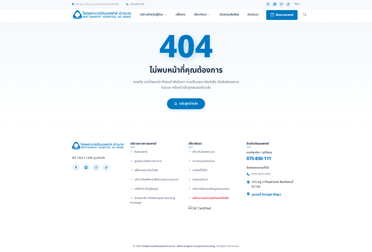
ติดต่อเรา (253, 14)
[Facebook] (268, 4)
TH (296, 4)
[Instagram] (281, 4)
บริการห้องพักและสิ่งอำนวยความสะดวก (156, 179)
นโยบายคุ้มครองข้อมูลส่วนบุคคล (211, 189)
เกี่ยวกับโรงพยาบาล (203, 152)
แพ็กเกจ (180, 14)
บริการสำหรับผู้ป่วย (151, 14)
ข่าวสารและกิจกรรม (203, 161)
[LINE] (274, 4)
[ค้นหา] (304, 15)
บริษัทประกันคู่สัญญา (145, 189)
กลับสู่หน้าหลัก (188, 103)
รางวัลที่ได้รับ (200, 170)
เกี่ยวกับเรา (200, 14)
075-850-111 (258, 158)
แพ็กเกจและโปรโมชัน (145, 170)
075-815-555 (137, 4)
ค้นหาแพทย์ (140, 152)
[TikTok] (288, 4)
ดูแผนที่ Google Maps (266, 194)
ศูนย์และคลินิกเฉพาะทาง (147, 161)
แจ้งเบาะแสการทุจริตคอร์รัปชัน (210, 198)
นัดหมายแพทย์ (284, 15)
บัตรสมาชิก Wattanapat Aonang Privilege (152, 200)
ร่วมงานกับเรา (200, 179)
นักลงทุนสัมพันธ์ (229, 14)
